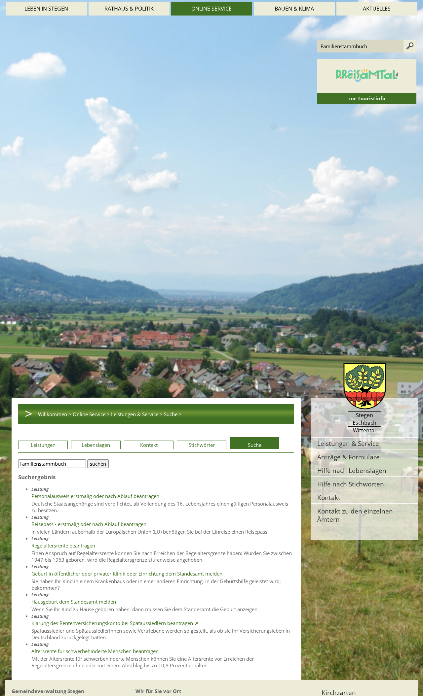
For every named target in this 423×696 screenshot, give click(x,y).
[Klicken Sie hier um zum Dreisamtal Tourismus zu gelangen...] (366, 89)
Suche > (173, 414)
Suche (254, 445)
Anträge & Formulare (348, 457)
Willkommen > (54, 414)
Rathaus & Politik (129, 8)
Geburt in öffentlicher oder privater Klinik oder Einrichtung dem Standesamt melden (126, 573)
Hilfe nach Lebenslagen (351, 470)
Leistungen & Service (348, 443)
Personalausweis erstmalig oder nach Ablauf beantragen (95, 496)
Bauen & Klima (294, 8)
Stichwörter (202, 445)
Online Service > (91, 414)
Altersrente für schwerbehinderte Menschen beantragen (95, 651)
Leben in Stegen (46, 8)
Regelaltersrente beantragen (63, 545)
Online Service (211, 8)
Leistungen (43, 445)
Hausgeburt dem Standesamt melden (73, 601)
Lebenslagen (96, 445)
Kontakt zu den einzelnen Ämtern (355, 515)
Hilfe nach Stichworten (350, 484)
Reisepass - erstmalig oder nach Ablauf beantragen (88, 524)
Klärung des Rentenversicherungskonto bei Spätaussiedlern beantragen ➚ (115, 623)
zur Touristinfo (366, 98)
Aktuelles (377, 8)
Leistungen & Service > (137, 414)
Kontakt (149, 445)
